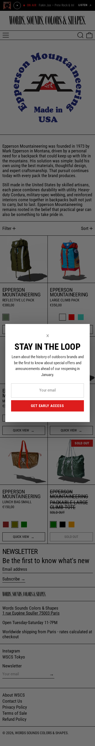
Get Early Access (47, 406)
